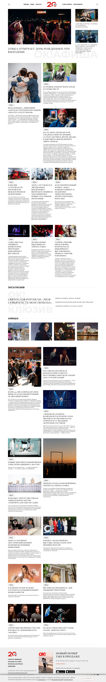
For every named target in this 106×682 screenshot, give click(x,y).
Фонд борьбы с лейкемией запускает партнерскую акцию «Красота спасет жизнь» (24, 110)
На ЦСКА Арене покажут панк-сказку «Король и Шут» (58, 629)
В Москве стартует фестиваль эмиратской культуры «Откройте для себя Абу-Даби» (23, 500)
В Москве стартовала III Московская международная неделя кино (16, 189)
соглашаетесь (41, 679)
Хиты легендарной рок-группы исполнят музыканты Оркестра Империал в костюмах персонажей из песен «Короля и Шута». (59, 634)
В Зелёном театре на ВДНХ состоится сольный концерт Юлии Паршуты (23, 590)
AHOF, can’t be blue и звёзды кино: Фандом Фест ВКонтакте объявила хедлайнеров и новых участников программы (42, 192)
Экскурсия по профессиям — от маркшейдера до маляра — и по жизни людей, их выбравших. (23, 468)
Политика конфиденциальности (17, 673)
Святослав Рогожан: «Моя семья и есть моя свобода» (30, 301)
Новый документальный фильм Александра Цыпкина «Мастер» (24, 463)
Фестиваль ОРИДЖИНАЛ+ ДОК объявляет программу (57, 589)
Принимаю (88, 678)
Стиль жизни (67, 4)
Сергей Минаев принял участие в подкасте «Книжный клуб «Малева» (24, 630)
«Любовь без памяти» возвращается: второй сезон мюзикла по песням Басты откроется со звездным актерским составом (58, 418)
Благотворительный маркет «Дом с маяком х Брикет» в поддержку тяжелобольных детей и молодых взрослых (65, 192)
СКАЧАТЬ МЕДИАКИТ (15, 659)
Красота (39, 4)
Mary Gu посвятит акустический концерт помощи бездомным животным (20, 543)
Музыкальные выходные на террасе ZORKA (38, 244)
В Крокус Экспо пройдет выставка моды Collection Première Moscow (57, 542)
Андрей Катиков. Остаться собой (68, 306)
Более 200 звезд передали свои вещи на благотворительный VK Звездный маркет (23, 394)
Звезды (26, 4)
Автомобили (77, 4)
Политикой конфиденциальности (62, 679)
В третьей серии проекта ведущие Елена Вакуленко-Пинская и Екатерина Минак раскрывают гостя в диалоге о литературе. (24, 637)
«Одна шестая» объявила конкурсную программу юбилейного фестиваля (15, 248)
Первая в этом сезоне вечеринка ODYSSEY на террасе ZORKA (59, 484)
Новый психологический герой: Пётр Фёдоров (74, 302)
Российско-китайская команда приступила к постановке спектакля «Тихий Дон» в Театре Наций (59, 374)
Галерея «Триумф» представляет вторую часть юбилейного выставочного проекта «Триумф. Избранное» (63, 249)
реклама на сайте (15, 661)
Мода (32, 4)
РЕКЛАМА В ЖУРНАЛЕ (15, 664)
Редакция (11, 666)
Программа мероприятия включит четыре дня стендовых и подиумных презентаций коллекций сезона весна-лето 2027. (58, 549)
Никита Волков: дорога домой (67, 298)
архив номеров (60, 663)
